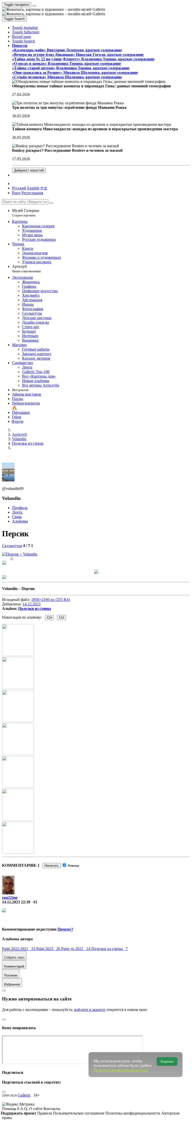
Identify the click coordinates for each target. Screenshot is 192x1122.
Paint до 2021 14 (76, 949)
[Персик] (19, 554)
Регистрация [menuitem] (32, 193)
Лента (17, 512)
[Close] (51, 203)
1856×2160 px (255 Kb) (50, 599)
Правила (45, 1113)
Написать (51, 865)
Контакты (52, 1109)
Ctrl (49, 617)
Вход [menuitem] (16, 193)
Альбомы (20, 521)
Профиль (20, 508)
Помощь (9, 1109)
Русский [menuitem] (19, 188)
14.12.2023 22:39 (16, 902)
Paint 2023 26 (48, 949)
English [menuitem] (33, 188)
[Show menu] (34, 5)
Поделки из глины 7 (109, 949)
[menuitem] (43, 188)
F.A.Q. (23, 1109)
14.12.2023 (31, 604)
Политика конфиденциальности (133, 1113)
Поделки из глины (34, 608)
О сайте (36, 1109)
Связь (17, 517)
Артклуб (26, 268)
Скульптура (12, 546)
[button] (25, 27)
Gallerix (24, 1095)
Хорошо (167, 1061)
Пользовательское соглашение (79, 1113)
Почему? (65, 929)
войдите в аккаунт (90, 1009)
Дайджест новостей (29, 170)
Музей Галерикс (26, 212)
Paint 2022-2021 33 (19, 949)
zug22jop (10, 897)
